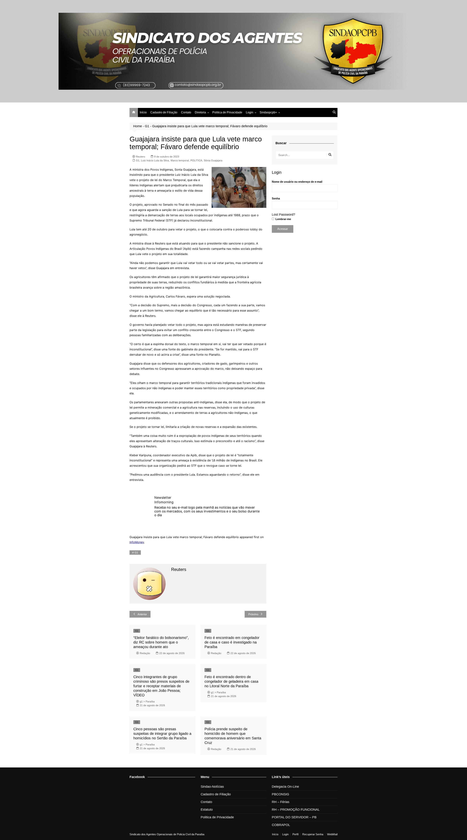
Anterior (142, 614)
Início (143, 112)
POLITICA (196, 160)
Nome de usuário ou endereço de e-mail (297, 181)
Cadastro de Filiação (163, 112)
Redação (145, 653)
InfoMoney (137, 542)
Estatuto (207, 809)
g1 (136, 552)
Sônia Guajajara (213, 160)
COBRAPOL (281, 825)
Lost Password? (283, 214)
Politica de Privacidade (227, 112)
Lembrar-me (283, 219)
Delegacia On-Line (285, 786)
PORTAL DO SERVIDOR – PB (294, 817)
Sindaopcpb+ (268, 112)
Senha (276, 198)
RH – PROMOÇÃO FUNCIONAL (296, 809)
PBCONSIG (280, 794)
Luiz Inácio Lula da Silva (155, 160)
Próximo (253, 614)
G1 (147, 126)
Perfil (295, 834)
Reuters (140, 156)
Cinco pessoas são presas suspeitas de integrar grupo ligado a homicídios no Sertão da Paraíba (162, 733)
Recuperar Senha (312, 834)
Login (249, 112)
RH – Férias (280, 802)
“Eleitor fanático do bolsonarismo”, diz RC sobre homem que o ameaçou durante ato (161, 642)
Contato (186, 112)
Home (137, 126)
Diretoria (200, 112)
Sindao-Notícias (212, 786)
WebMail (332, 834)
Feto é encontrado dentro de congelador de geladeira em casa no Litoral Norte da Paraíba (231, 681)
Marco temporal (180, 160)
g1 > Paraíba (147, 701)
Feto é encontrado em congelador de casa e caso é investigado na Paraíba (231, 642)
